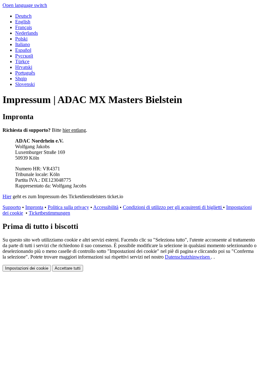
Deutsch (23, 16)
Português (25, 73)
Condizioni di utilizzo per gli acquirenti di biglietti (173, 207)
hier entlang (74, 130)
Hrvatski (23, 67)
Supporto (12, 207)
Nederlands (26, 33)
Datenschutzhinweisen (188, 257)
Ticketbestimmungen (49, 213)
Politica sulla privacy (68, 207)
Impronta (34, 207)
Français (23, 27)
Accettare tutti (68, 268)
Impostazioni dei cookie (26, 268)
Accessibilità (105, 207)
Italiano (22, 44)
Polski (21, 38)
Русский (24, 55)
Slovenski (25, 84)
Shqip (21, 78)
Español (23, 50)
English (22, 21)
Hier (7, 196)
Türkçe (22, 61)
